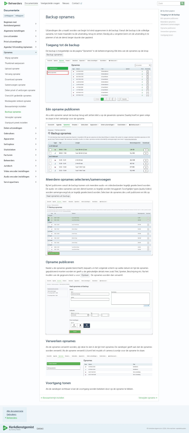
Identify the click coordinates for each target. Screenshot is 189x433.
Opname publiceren (168, 28)
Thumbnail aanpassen (14, 63)
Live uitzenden (11, 36)
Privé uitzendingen (12, 41)
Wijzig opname (11, 58)
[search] (182, 3)
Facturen (8, 155)
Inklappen (19, 15)
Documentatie (31, 3)
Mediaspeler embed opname (18, 101)
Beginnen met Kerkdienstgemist (12, 24)
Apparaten (9, 139)
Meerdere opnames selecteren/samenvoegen (170, 23)
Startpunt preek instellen (16, 122)
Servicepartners (11, 182)
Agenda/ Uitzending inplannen (18, 47)
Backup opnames (13, 112)
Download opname (13, 79)
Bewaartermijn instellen (15, 106)
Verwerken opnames (168, 31)
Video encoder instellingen (16, 171)
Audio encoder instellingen (16, 176)
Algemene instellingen (14, 31)
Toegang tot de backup (170, 15)
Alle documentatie (15, 411)
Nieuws (66, 3)
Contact (76, 3)
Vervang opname (12, 74)
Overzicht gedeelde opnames (18, 95)
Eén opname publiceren (169, 18)
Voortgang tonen (166, 35)
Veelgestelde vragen (50, 3)
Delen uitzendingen (13, 128)
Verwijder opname (13, 117)
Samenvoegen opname (15, 85)
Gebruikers (9, 133)
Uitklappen (8, 15)
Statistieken (9, 149)
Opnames (8, 52)
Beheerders (15, 3)
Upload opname (12, 68)
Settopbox (9, 144)
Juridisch (8, 166)
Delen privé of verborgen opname (20, 90)
